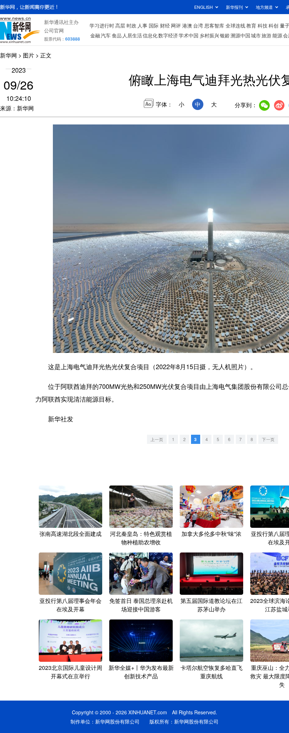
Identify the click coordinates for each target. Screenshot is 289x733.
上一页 (156, 439)
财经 (165, 25)
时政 (131, 25)
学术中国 (188, 35)
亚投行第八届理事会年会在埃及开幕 (70, 605)
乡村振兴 (209, 35)
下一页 (268, 439)
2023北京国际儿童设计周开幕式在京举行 (70, 672)
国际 (154, 25)
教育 (251, 25)
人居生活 (132, 35)
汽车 (106, 35)
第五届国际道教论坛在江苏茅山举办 (211, 605)
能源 (277, 35)
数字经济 (168, 35)
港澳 (187, 25)
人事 (142, 25)
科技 (263, 25)
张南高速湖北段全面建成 (70, 534)
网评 (176, 25)
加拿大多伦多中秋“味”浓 (211, 534)
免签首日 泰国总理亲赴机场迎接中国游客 (141, 605)
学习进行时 (102, 25)
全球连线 (235, 25)
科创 (273, 25)
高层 (120, 25)
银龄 (225, 35)
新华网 (8, 55)
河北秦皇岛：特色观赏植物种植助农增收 (141, 538)
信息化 (150, 35)
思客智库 (214, 25)
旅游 (266, 35)
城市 (256, 35)
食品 (117, 35)
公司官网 (54, 30)
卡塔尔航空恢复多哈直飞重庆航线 (211, 672)
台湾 (198, 25)
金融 (95, 35)
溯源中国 (240, 35)
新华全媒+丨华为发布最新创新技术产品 (141, 672)
